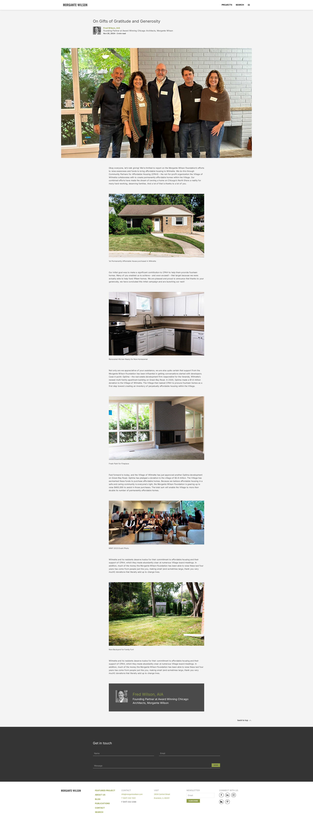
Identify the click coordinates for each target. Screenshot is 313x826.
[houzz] (221, 802)
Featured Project (105, 790)
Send (216, 765)
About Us (100, 795)
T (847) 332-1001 (128, 798)
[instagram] (233, 795)
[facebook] (221, 795)
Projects (227, 5)
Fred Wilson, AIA (111, 28)
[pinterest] (227, 802)
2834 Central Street (162, 794)
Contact (100, 808)
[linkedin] (227, 795)
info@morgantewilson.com (132, 794)
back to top (243, 720)
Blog (97, 799)
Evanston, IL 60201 (161, 798)
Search (240, 5)
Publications (102, 803)
